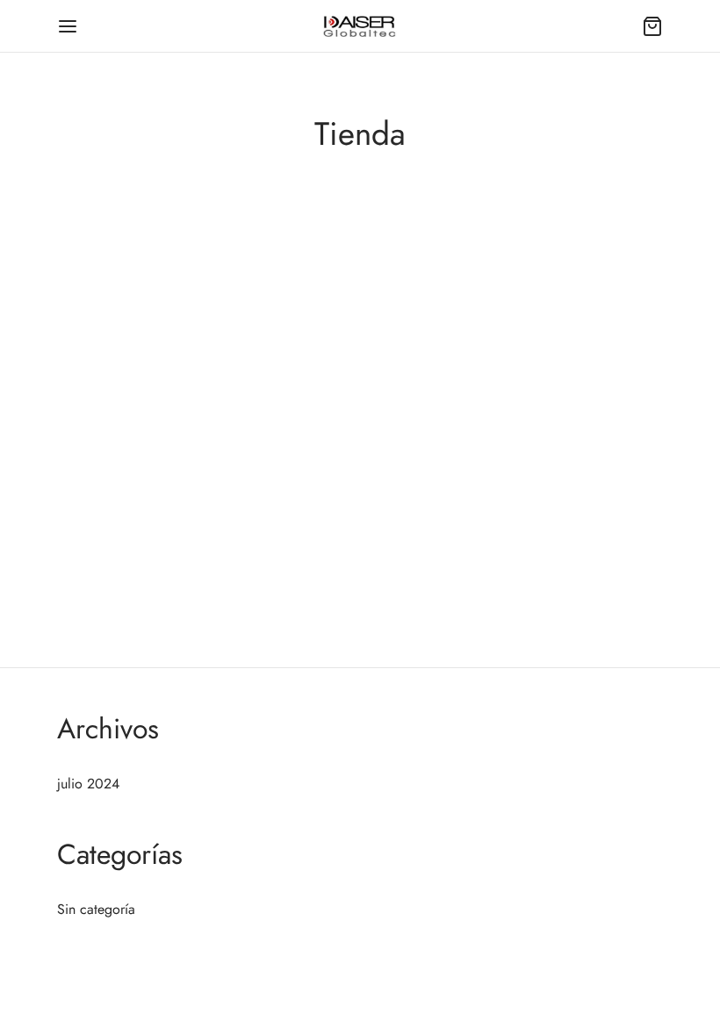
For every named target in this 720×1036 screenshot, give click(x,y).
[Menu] (67, 26)
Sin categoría (96, 909)
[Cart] (652, 26)
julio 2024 (88, 783)
